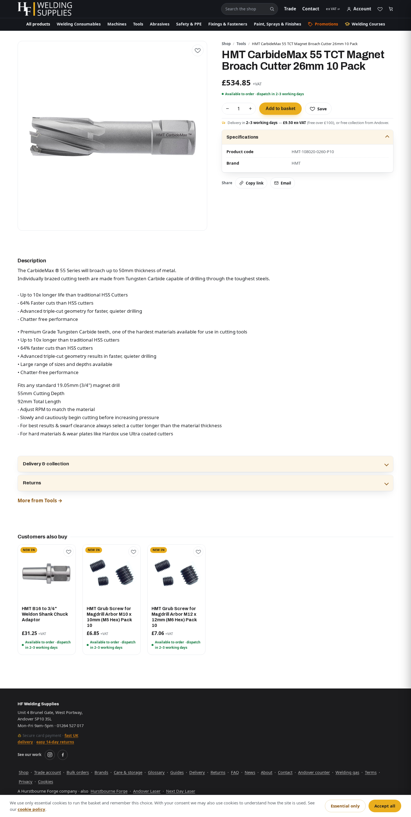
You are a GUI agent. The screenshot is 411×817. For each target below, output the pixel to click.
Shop (226, 43)
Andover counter (314, 772)
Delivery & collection (46, 463)
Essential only (345, 806)
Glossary (156, 772)
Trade (290, 9)
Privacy (25, 781)
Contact (310, 9)
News (250, 772)
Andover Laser (146, 791)
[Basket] (391, 9)
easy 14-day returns (55, 741)
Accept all (384, 806)
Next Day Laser (180, 791)
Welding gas (347, 772)
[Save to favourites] (198, 50)
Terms (371, 772)
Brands (101, 772)
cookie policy (31, 809)
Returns (32, 482)
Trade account (47, 772)
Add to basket (280, 108)
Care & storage (128, 772)
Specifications (242, 137)
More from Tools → (40, 500)
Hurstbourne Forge (109, 791)
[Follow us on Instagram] (50, 755)
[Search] (272, 9)
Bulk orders (78, 772)
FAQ (235, 772)
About (266, 772)
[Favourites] (379, 8)
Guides (177, 772)
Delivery (197, 772)
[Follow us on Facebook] (63, 755)
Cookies (45, 781)
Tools (241, 43)
